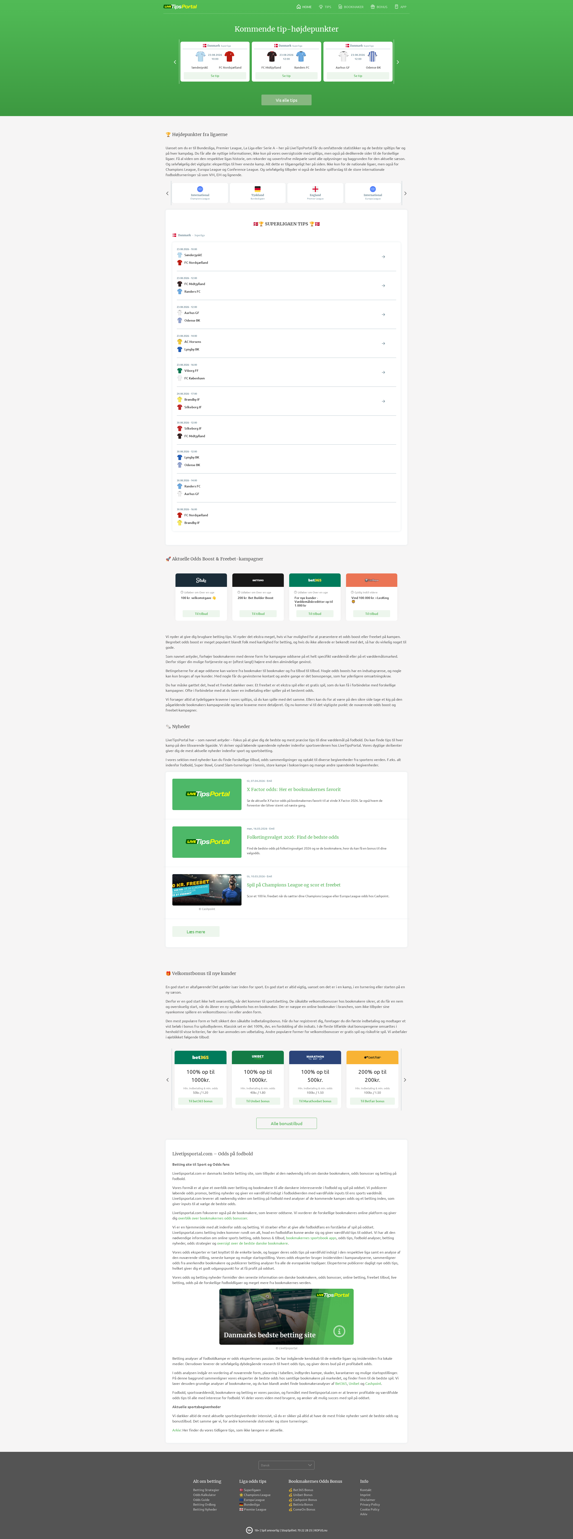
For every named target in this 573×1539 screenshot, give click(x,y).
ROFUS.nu (320, 1530)
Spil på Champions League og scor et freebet (294, 885)
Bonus (381, 7)
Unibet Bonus (302, 1495)
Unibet (354, 1383)
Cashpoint (373, 1383)
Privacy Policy (370, 1504)
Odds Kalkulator (204, 1495)
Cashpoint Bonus (305, 1500)
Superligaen (252, 1490)
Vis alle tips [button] (286, 100)
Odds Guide (201, 1500)
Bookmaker (353, 7)
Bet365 (341, 1383)
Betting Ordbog (204, 1504)
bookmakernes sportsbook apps (311, 1237)
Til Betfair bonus (372, 1101)
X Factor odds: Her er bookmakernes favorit (294, 789)
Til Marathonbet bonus (315, 1101)
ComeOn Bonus (304, 1509)
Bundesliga (252, 1504)
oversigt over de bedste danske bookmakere (252, 1243)
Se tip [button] (215, 75)
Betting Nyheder (205, 1509)
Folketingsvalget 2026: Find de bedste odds (293, 837)
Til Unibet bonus (257, 1101)
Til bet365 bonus (200, 1101)
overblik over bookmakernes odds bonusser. (213, 1218)
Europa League (254, 1500)
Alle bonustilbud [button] (286, 1123)
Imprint (365, 1495)
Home (307, 7)
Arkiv (176, 1430)
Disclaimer (367, 1500)
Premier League (255, 1509)
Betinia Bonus (303, 1504)
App (403, 7)
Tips (327, 7)
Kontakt (366, 1490)
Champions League (257, 1495)
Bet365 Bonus (303, 1490)
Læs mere (196, 931)
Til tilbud (201, 614)
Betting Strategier (206, 1490)
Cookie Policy (369, 1509)
